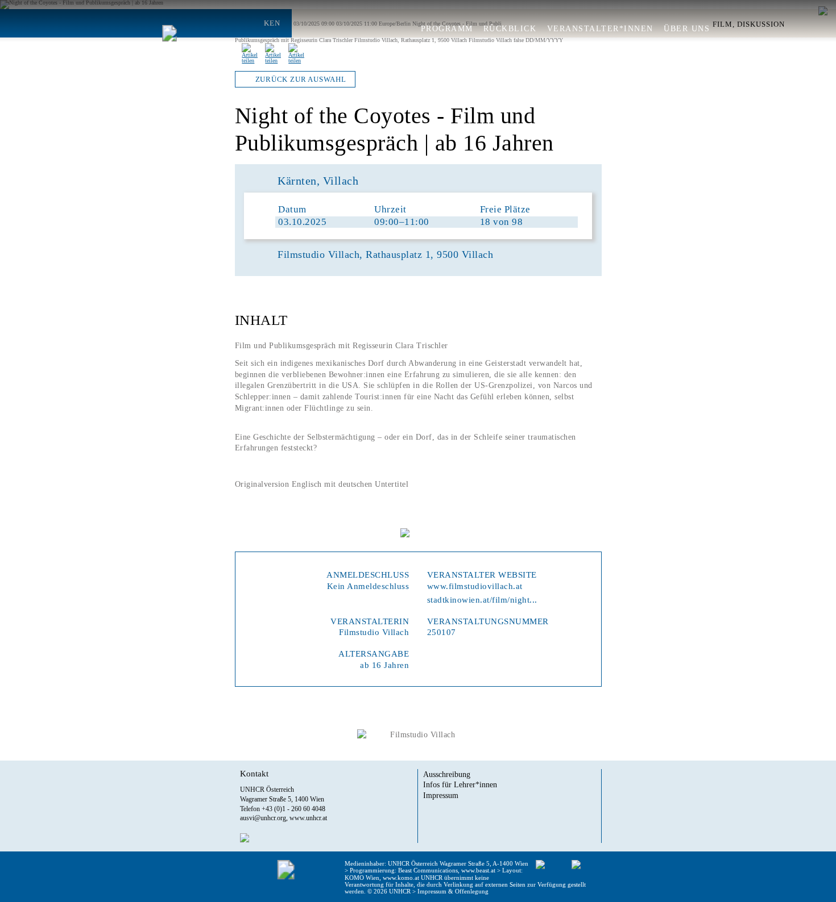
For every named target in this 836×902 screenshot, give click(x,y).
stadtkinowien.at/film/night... (482, 599)
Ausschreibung (446, 774)
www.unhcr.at (308, 818)
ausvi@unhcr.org (263, 818)
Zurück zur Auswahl (300, 79)
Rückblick (510, 29)
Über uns (687, 29)
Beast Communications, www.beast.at (446, 870)
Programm (447, 29)
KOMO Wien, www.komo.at (382, 877)
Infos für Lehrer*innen (460, 784)
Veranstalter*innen (600, 29)
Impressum (440, 795)
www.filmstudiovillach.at (475, 586)
